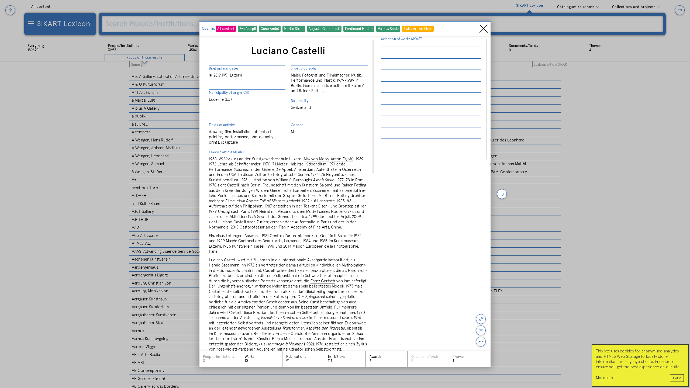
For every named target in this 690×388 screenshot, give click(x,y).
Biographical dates (224, 68)
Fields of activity (222, 125)
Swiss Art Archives (417, 29)
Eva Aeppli (247, 29)
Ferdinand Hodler (359, 29)
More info (604, 378)
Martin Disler (294, 29)
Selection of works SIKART (401, 39)
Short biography (303, 68)
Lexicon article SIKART (226, 152)
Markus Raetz (388, 29)
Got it (677, 378)
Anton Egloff (342, 159)
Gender (297, 125)
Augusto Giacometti (324, 29)
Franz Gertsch (322, 281)
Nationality (299, 101)
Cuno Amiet (270, 29)
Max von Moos (316, 159)
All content (225, 29)
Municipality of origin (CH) (229, 93)
